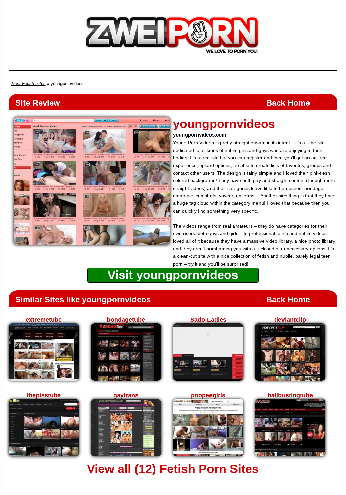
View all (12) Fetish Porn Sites (173, 469)
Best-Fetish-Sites (28, 83)
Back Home (288, 102)
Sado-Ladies (208, 319)
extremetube (44, 319)
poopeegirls (208, 395)
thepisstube (44, 395)
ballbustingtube (290, 395)
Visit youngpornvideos (172, 275)
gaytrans (126, 395)
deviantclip (290, 319)
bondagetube (126, 319)
